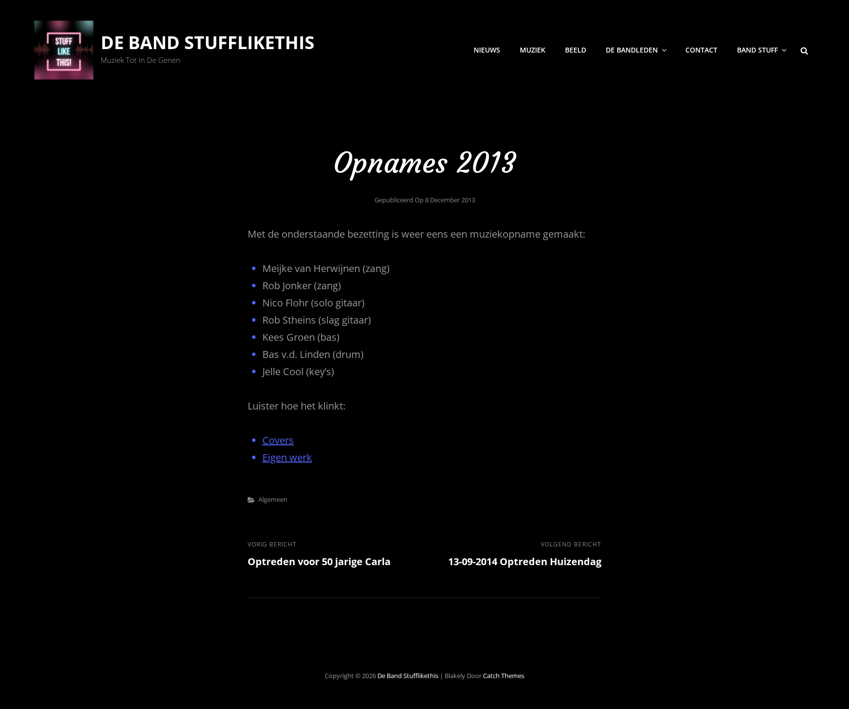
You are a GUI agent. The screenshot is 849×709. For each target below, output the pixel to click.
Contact (701, 50)
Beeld (575, 50)
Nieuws (487, 50)
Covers (278, 440)
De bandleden (632, 50)
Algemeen (272, 499)
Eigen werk (287, 457)
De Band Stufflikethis (207, 42)
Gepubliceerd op (424, 199)
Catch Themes (503, 675)
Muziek (532, 50)
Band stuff (757, 50)
